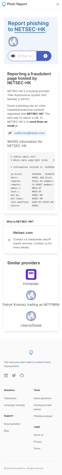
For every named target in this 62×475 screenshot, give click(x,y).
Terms (37, 448)
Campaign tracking (14, 405)
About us (38, 434)
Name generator (42, 398)
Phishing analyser (43, 416)
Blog (6, 430)
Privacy (38, 441)
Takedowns (10, 398)
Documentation (12, 423)
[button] (57, 4)
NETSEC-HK (30, 29)
